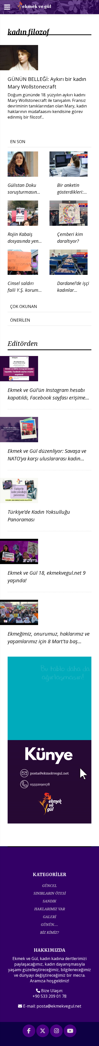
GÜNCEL (49, 885)
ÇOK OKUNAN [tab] (23, 306)
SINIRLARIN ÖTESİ (50, 893)
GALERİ (49, 916)
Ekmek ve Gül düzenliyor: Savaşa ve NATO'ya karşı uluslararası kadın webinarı (47, 459)
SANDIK (49, 901)
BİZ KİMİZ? (49, 932)
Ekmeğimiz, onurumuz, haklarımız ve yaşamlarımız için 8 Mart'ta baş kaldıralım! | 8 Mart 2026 (49, 641)
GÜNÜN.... (49, 924)
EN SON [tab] (17, 141)
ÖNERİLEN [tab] (20, 320)
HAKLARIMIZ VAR (49, 908)
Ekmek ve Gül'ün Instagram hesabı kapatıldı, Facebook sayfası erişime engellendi (46, 398)
